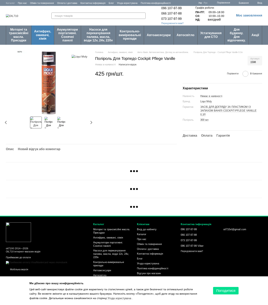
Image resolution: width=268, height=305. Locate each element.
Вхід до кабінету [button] (147, 229)
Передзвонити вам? (172, 23)
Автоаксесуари (159, 35)
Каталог (10, 3)
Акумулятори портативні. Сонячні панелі (67, 35)
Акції (255, 35)
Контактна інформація (93, 3)
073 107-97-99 (171, 18)
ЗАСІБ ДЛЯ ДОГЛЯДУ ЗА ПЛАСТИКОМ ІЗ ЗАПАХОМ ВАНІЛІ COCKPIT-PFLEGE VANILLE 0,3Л (228, 110)
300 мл (204, 119)
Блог (111, 3)
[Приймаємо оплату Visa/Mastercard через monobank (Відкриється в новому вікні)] (36, 262)
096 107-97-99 (171, 8)
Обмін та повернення (42, 3)
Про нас (22, 3)
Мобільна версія (18, 269)
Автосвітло (185, 35)
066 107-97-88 (171, 13)
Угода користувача (127, 3)
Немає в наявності (211, 96)
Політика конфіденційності (156, 3)
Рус (206, 3)
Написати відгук (127, 64)
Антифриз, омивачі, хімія (42, 35)
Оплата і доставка (67, 3)
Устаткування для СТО (211, 34)
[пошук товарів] (142, 16)
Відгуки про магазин (149, 273)
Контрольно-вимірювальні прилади (130, 35)
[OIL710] (18, 232)
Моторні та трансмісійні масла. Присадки (18, 35)
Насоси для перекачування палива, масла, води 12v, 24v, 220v (98, 35)
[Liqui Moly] (79, 56)
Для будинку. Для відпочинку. (236, 35)
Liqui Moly (206, 101)
